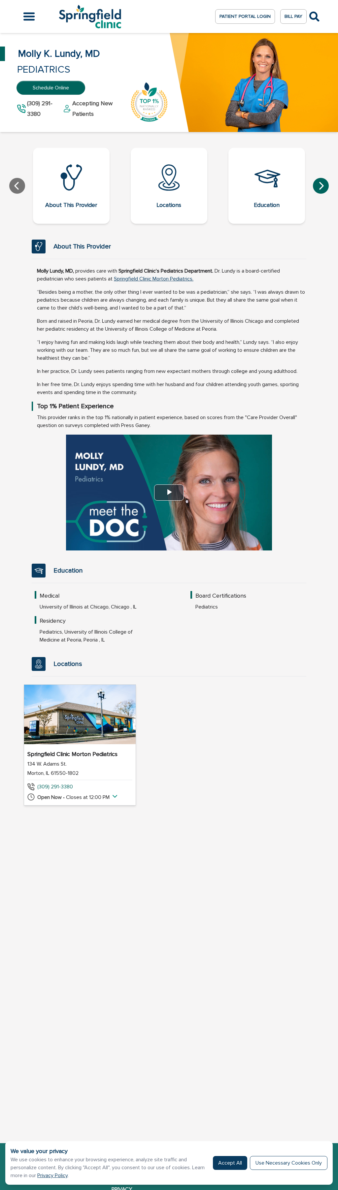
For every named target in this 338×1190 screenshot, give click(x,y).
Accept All (230, 1163)
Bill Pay (293, 16)
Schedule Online (51, 87)
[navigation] (169, 185)
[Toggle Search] (314, 17)
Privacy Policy (52, 1175)
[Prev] (17, 186)
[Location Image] (80, 714)
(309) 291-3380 (55, 786)
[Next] (321, 186)
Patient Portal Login (245, 16)
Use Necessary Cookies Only (288, 1163)
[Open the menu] (29, 16)
